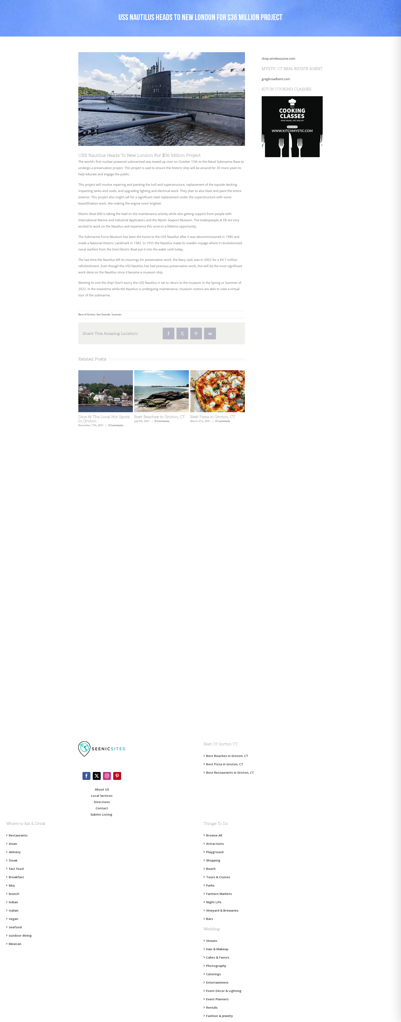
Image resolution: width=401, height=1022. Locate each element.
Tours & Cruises (218, 877)
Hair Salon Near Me (275, 568)
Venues (211, 941)
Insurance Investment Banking (283, 531)
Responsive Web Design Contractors (287, 286)
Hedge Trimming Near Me (280, 418)
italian (13, 910)
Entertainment (217, 982)
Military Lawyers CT (276, 484)
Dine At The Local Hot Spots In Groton (104, 418)
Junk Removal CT (274, 202)
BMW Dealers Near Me (278, 221)
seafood (15, 927)
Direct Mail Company (277, 258)
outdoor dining (20, 935)
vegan (13, 919)
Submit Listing (101, 814)
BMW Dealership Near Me (280, 230)
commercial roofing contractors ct (286, 305)
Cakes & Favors (217, 957)
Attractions (215, 843)
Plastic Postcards (274, 465)
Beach (211, 869)
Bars (209, 919)
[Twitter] (97, 776)
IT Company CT (272, 380)
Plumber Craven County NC (281, 427)
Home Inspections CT (277, 521)
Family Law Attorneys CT (279, 474)
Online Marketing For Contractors (286, 653)
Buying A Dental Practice (279, 690)
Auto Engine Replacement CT (282, 596)
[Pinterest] (117, 776)
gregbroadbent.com (276, 79)
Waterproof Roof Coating (279, 296)
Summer (117, 314)
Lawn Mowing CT (274, 399)
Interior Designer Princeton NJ (283, 672)
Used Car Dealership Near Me (283, 239)
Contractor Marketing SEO (280, 277)
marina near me (273, 709)
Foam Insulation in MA (278, 456)
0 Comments (115, 425)
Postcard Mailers (274, 249)
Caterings (213, 974)
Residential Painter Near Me (281, 615)
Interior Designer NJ (276, 662)
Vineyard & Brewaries (222, 910)
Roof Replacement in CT (279, 268)
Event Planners (217, 999)
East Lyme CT (271, 174)
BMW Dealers (271, 211)
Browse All (214, 835)
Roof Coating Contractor (279, 315)
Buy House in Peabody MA (281, 625)
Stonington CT (272, 183)
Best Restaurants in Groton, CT (230, 772)
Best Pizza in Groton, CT (212, 416)
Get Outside (103, 314)
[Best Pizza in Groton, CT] (217, 372)
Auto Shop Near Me (275, 606)
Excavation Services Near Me (282, 193)
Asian (13, 843)
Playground (214, 852)
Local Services (102, 795)
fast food (16, 869)
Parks (210, 885)
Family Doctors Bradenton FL (283, 643)
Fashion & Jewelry (219, 1016)
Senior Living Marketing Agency (284, 352)
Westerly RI (270, 164)
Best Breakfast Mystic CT (279, 502)
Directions (102, 802)
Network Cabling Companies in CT (286, 390)
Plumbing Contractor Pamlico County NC (291, 437)
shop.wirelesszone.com (278, 58)
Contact (102, 808)
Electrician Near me (275, 540)
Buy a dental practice (277, 700)
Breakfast (16, 877)
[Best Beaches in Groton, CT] (161, 372)
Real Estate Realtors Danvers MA (285, 634)
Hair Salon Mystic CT (276, 578)
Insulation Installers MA (278, 446)
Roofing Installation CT (278, 343)
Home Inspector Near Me (280, 512)
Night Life (213, 902)
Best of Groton (86, 314)
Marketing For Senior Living (281, 362)
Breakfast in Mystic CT (277, 493)
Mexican (15, 944)
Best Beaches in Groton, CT (159, 416)
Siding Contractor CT (276, 587)
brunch (14, 894)
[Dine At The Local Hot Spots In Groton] (105, 372)
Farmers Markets (219, 894)
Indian (13, 902)
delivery (15, 852)
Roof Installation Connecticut (282, 333)
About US (102, 789)
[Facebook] (86, 776)
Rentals (212, 1007)
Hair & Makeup (217, 949)
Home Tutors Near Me (277, 681)
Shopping (213, 860)
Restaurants (18, 835)
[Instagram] (107, 776)
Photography (216, 966)
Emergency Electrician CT (279, 549)
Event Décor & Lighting (223, 991)
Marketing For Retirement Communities (290, 371)
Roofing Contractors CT (278, 324)
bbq (12, 885)
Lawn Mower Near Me (277, 409)
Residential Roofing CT (278, 559)
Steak (13, 860)
